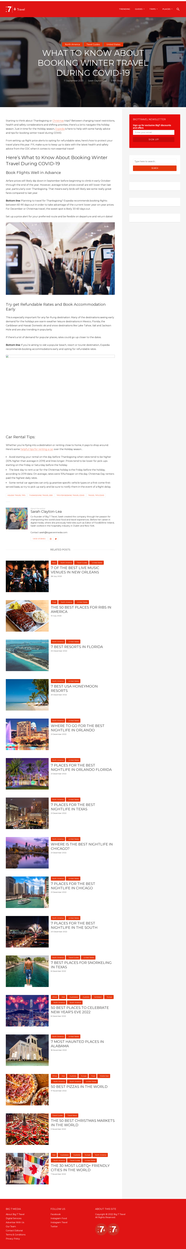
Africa (54, 997)
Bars (54, 563)
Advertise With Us (15, 1222)
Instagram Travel (59, 1222)
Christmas (58, 120)
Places (166, 9)
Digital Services (13, 1218)
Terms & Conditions (15, 1234)
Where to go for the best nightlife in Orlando (77, 728)
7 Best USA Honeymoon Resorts (74, 688)
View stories (39, 539)
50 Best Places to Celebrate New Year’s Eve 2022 (80, 1010)
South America (75, 1002)
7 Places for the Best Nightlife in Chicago (73, 886)
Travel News (72, 1115)
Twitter (54, 1226)
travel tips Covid (96, 495)
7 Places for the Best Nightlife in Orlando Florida (81, 767)
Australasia (74, 997)
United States (113, 44)
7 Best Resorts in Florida (77, 647)
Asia (63, 997)
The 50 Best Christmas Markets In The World (83, 1122)
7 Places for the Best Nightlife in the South (74, 925)
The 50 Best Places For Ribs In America (81, 609)
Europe (109, 997)
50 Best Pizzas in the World (79, 1087)
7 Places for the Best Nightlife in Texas (73, 807)
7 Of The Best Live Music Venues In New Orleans (75, 570)
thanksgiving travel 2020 (41, 495)
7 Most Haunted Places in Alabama (77, 1044)
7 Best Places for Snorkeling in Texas (81, 965)
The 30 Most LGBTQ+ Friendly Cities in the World (80, 1167)
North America (72, 44)
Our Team (11, 1226)
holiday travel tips (16, 495)
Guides (139, 9)
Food (54, 602)
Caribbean (98, 997)
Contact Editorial (14, 1230)
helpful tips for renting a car (36, 449)
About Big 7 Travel (15, 1214)
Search (154, 168)
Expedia (60, 128)
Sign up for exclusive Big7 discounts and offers (152, 126)
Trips (152, 9)
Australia (86, 997)
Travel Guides (93, 44)
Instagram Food (59, 1218)
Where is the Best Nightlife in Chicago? (82, 846)
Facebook (56, 1214)
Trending (124, 9)
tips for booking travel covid (70, 495)
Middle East (104, 1076)
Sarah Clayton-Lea (97, 80)
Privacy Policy (13, 1238)
